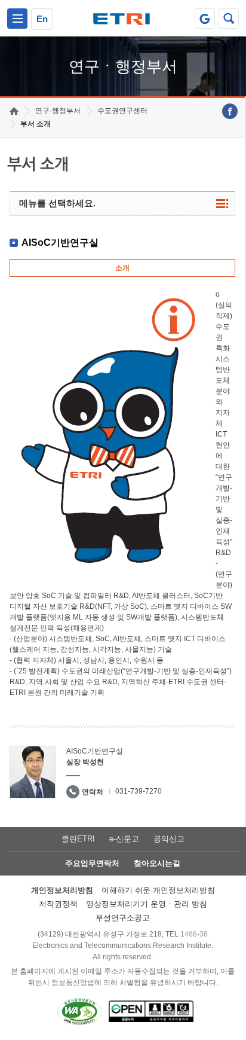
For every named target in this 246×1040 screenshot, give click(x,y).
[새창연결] (230, 111)
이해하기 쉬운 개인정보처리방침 (158, 890)
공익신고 (168, 838)
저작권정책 (58, 903)
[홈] (14, 111)
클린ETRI (78, 838)
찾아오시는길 (157, 863)
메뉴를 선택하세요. (57, 203)
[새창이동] (205, 18)
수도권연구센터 (122, 110)
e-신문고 (124, 838)
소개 (122, 268)
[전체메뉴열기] (17, 18)
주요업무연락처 (92, 863)
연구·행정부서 (58, 110)
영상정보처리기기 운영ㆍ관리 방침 (146, 903)
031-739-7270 (138, 791)
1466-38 (194, 934)
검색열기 (229, 18)
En (42, 19)
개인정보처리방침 (62, 890)
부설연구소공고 (123, 917)
